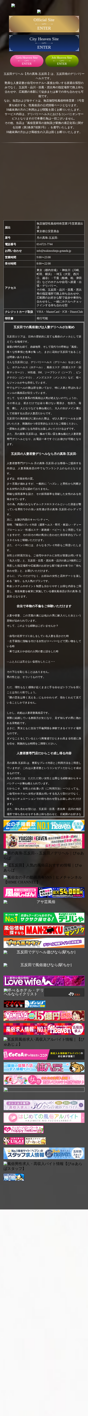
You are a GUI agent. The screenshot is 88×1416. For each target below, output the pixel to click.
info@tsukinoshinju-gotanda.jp (54, 250)
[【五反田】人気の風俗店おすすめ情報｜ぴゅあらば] (44, 868)
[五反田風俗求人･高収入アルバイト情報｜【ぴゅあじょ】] (44, 1042)
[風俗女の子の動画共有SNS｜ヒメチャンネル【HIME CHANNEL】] (44, 880)
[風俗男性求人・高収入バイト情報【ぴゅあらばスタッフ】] (44, 1166)
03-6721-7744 (45, 244)
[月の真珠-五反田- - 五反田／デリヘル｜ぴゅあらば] (44, 856)
